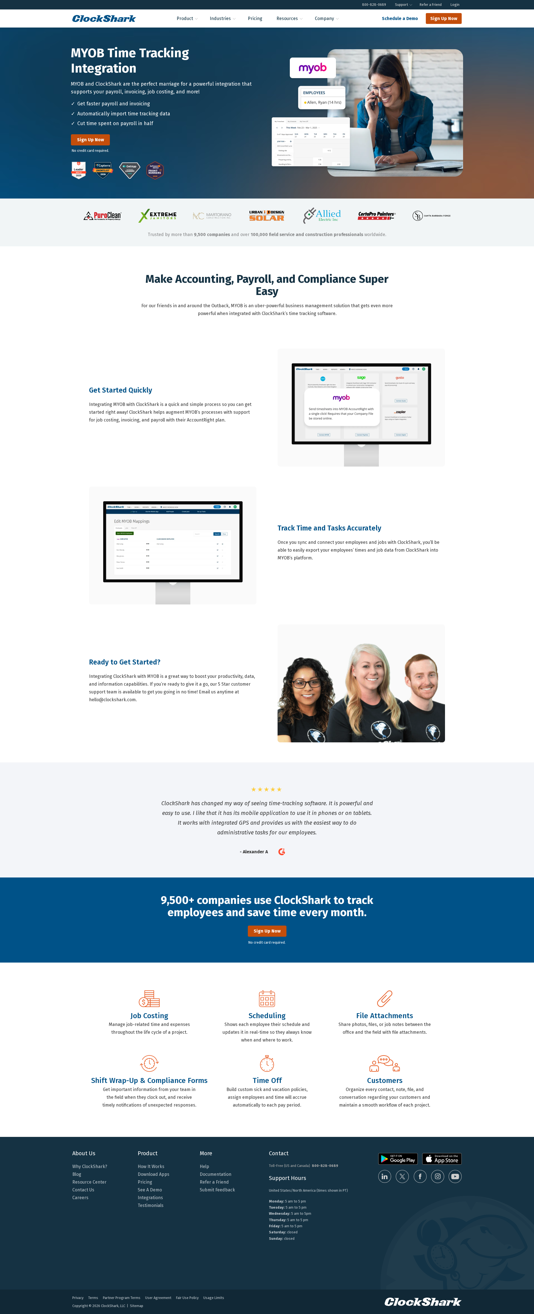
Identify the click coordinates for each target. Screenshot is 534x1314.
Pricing (255, 18)
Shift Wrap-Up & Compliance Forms (149, 1081)
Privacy (77, 1298)
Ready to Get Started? (124, 662)
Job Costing (149, 1016)
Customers (384, 1081)
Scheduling (267, 1016)
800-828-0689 (374, 5)
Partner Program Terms (121, 1298)
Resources (287, 18)
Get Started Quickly (120, 390)
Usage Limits (213, 1298)
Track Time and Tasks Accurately (329, 528)
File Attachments (384, 1016)
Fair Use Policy (187, 1298)
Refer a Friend (431, 5)
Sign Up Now (443, 18)
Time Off (267, 1081)
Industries (220, 18)
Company (324, 18)
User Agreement (158, 1298)
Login (455, 5)
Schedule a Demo (400, 18)
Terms (93, 1298)
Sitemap (136, 1306)
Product (185, 18)
